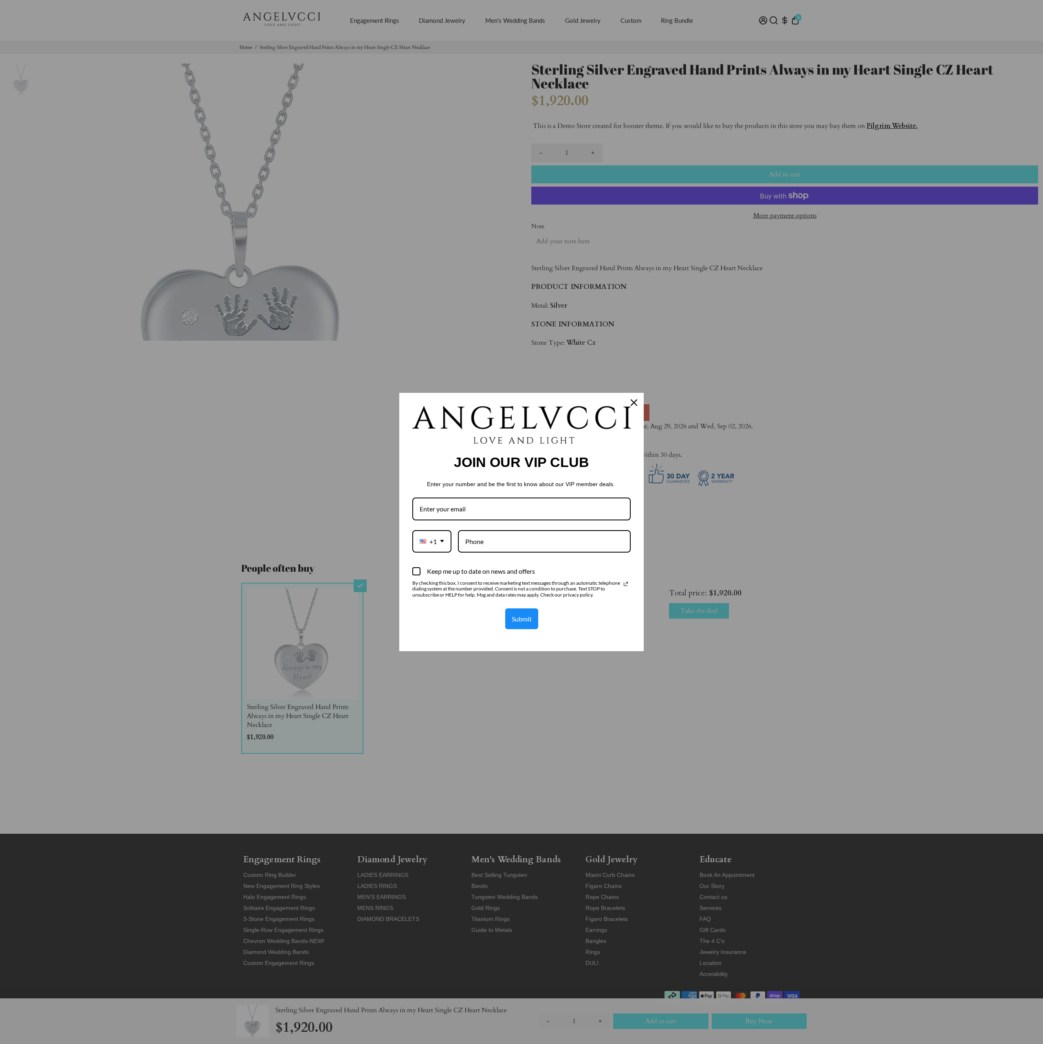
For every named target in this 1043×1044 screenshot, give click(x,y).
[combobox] (431, 541)
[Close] (634, 402)
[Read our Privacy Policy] (626, 584)
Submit (522, 619)
